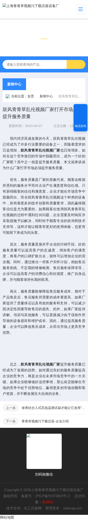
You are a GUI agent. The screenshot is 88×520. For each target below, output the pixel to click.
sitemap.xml (72, 508)
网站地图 (7, 517)
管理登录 (52, 508)
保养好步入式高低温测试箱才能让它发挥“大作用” (53, 408)
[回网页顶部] (80, 109)
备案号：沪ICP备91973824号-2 (46, 496)
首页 (30, 96)
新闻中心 (14, 84)
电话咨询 (80, 126)
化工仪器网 (33, 508)
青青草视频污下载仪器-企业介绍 (45, 421)
